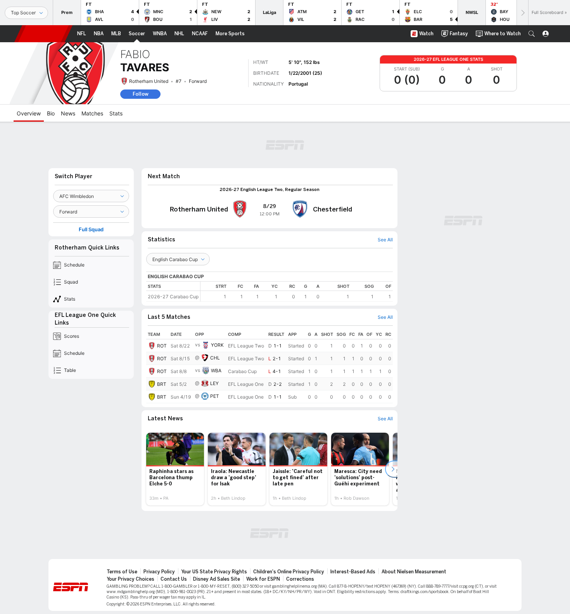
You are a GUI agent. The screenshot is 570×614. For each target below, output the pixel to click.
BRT (161, 384)
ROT (162, 346)
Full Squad (91, 229)
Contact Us (174, 579)
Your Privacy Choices (130, 579)
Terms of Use (122, 571)
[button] (532, 34)
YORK (217, 345)
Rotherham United (148, 81)
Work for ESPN (263, 579)
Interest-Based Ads (352, 571)
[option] (175, 469)
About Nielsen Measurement (414, 571)
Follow (141, 94)
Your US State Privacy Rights (214, 571)
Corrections (300, 579)
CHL (215, 358)
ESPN (43, 33)
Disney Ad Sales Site (216, 579)
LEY (214, 383)
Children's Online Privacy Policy (288, 571)
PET (214, 396)
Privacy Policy (159, 571)
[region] (296, 291)
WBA (216, 370)
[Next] (522, 12)
